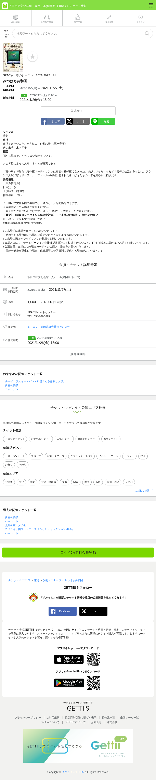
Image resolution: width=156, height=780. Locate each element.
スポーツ (36, 456)
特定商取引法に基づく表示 (80, 717)
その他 (22, 464)
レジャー (129, 456)
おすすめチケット (41, 439)
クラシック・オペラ (81, 456)
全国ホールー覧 (129, 717)
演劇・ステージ (55, 456)
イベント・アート (108, 456)
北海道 (9, 482)
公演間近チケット (87, 439)
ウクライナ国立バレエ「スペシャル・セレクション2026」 (39, 529)
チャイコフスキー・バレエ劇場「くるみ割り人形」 (35, 381)
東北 (21, 482)
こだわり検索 (142, 490)
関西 (75, 482)
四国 (98, 482)
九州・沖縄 (113, 482)
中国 (86, 482)
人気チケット (64, 439)
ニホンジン (11, 389)
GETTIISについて (75, 722)
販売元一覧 (108, 717)
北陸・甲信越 (48, 482)
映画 (143, 456)
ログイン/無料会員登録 (78, 552)
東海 (64, 482)
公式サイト (78, 110)
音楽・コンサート (15, 456)
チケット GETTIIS (73, 772)
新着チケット (111, 439)
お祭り (9, 464)
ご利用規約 (53, 717)
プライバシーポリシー (28, 717)
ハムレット (11, 521)
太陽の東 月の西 (15, 525)
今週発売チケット (15, 439)
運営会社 (112, 722)
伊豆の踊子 (11, 385)
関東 (32, 482)
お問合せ (96, 722)
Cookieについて (50, 722)
